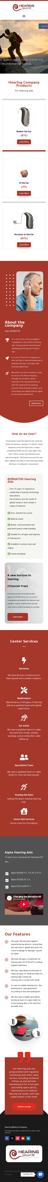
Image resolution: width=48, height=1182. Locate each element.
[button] (40, 1174)
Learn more (18, 616)
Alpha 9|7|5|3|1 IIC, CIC (20, 880)
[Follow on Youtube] (23, 1138)
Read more (36, 403)
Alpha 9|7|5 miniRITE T (21, 887)
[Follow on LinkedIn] (28, 1138)
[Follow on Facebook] (7, 1138)
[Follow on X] (12, 1138)
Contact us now (24, 1106)
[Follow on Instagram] (17, 1138)
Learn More (24, 142)
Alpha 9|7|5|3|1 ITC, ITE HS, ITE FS (26, 873)
